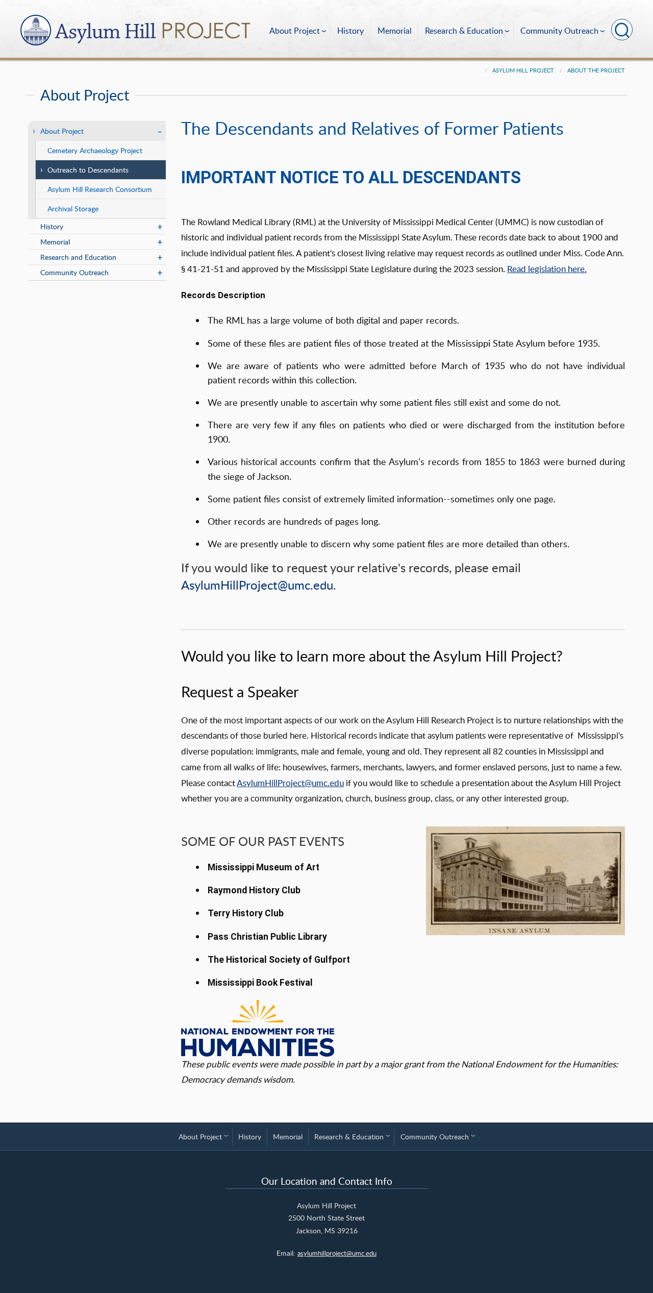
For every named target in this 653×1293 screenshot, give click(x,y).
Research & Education (464, 30)
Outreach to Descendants (88, 169)
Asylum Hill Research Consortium (99, 189)
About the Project (596, 70)
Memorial (395, 30)
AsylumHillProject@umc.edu (257, 584)
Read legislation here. (547, 269)
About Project (294, 30)
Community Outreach (559, 30)
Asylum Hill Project (523, 70)
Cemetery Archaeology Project (94, 150)
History (350, 30)
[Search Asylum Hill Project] (622, 29)
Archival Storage (72, 208)
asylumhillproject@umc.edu (336, 1253)
